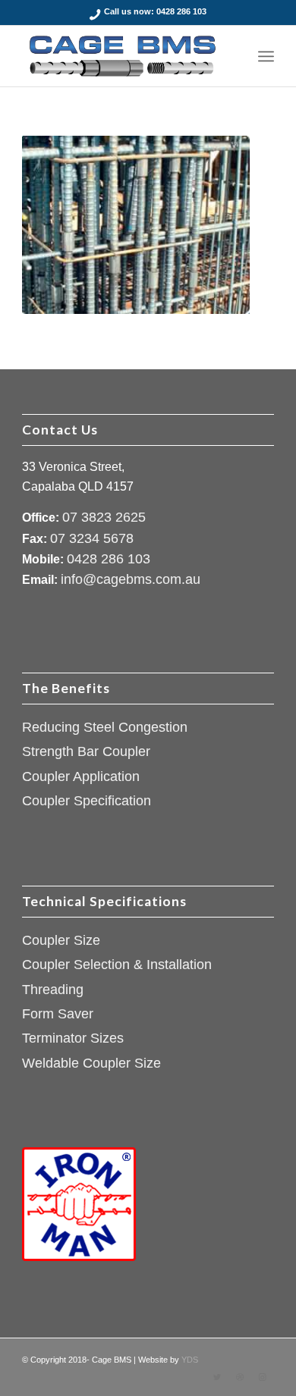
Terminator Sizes (73, 1038)
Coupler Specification (86, 800)
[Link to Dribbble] (239, 1377)
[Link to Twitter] (217, 1377)
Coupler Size (61, 940)
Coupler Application (81, 776)
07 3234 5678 (92, 538)
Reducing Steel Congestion (104, 727)
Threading (52, 989)
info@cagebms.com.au (130, 579)
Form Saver (57, 1013)
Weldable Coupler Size (91, 1063)
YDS (189, 1359)
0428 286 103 (181, 11)
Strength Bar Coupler (86, 751)
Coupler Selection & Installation (117, 964)
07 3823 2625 (104, 517)
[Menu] (266, 56)
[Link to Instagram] (262, 1377)
